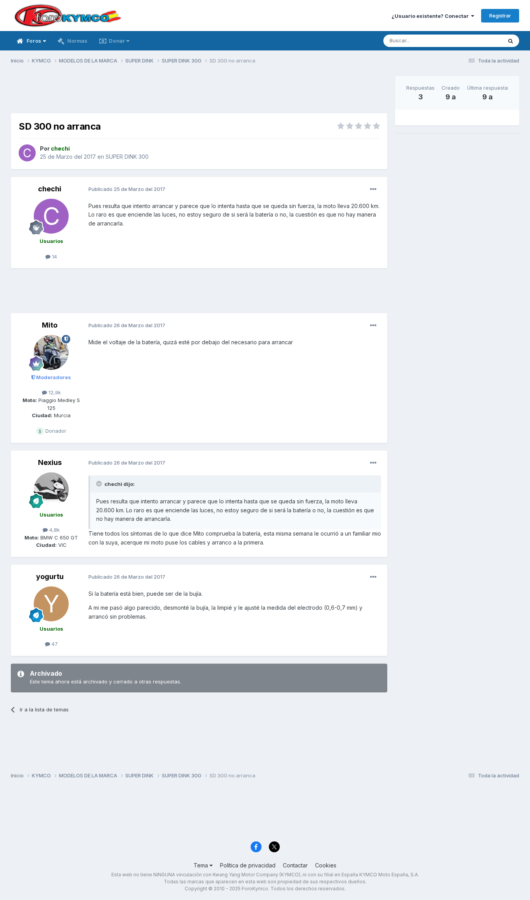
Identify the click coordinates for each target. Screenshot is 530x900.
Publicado (126, 189)
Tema (202, 865)
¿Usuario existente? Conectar (431, 16)
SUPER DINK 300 (127, 156)
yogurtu (50, 576)
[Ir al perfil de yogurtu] (51, 603)
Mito (49, 325)
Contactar (295, 865)
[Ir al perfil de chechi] (27, 152)
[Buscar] (510, 41)
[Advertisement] (199, 93)
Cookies (325, 865)
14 (53, 256)
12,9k (54, 392)
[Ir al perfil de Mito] (51, 352)
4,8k (54, 530)
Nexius (50, 462)
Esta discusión (475, 40)
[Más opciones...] (373, 189)
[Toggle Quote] (99, 483)
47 (54, 644)
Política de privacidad (247, 865)
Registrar (500, 15)
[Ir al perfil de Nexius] (51, 489)
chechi (49, 189)
